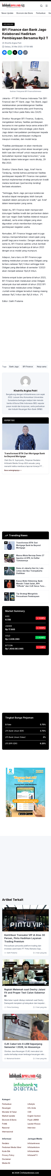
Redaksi (5, 1143)
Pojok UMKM (33, 1120)
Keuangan (8, 24)
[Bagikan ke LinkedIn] (20, 52)
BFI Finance (28, 366)
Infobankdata (33, 1151)
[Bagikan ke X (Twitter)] (15, 52)
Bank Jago (14, 366)
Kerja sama (41, 366)
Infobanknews (34, 1143)
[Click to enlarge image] (25, 75)
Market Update (8, 1116)
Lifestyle (31, 1104)
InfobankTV (33, 1155)
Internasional (7, 1132)
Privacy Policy (8, 1155)
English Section (34, 1116)
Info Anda (32, 1108)
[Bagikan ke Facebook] (4, 52)
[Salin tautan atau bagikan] (25, 52)
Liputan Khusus (34, 1124)
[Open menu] (46, 5)
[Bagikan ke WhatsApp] (9, 52)
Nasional (5, 1128)
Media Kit (6, 1163)
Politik (4, 1124)
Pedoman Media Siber (11, 1147)
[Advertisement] (25, 332)
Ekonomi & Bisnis (9, 1120)
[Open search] (41, 5)
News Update (7, 13)
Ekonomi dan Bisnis (24, 13)
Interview (31, 1128)
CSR (29, 1112)
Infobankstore (34, 1147)
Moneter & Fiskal (9, 1112)
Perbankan (41, 13)
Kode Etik (6, 1151)
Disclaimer (6, 1159)
